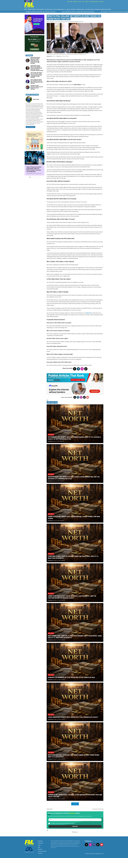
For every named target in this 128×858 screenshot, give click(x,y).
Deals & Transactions (59, 9)
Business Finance (80, 9)
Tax (65, 9)
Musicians (52, 21)
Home (48, 21)
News (25, 9)
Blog (83, 1)
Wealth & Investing (71, 9)
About (80, 1)
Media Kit (87, 1)
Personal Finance (31, 9)
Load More (75, 803)
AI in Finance (96, 9)
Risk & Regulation (89, 9)
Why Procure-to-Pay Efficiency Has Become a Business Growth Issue (44, 11)
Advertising (75, 1)
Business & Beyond (104, 9)
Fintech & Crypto (49, 9)
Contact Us (101, 1)
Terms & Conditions (94, 1)
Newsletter (69, 1)
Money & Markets (40, 9)
